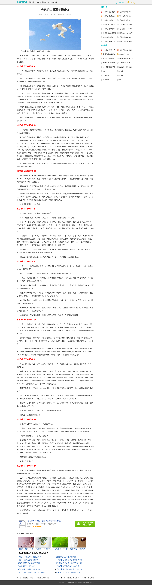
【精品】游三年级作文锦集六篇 (67, 566)
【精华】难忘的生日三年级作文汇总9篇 (80, 578)
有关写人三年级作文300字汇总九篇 (69, 572)
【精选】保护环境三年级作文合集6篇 (31, 572)
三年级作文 (53, 2)
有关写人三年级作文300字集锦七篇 (69, 563)
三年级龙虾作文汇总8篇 (26, 566)
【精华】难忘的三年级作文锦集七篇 (69, 569)
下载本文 (68, 15)
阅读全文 (61, 15)
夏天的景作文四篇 (109, 54)
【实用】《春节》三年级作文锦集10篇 (36, 578)
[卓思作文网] (22, 2)
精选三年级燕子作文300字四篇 (29, 563)
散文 (120, 80)
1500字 (105, 71)
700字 (121, 71)
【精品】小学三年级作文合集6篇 (30, 557)
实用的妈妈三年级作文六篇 (66, 557)
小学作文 (45, 2)
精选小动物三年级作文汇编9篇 (29, 569)
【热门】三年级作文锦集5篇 (28, 560)
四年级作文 (107, 80)
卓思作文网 (71, 582)
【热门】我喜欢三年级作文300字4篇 (69, 560)
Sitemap (92, 582)
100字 (121, 75)
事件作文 (106, 75)
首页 (37, 2)
